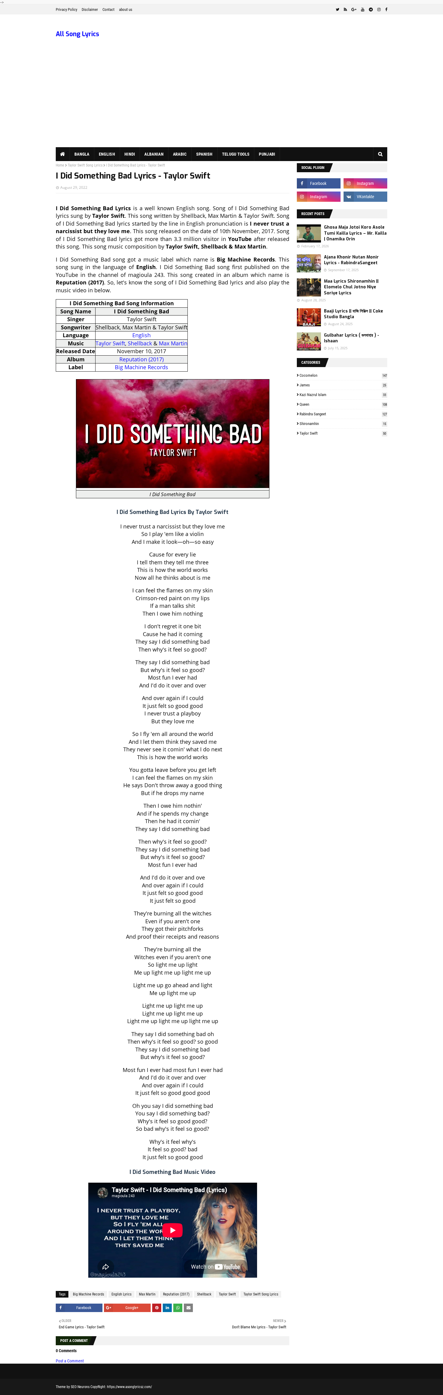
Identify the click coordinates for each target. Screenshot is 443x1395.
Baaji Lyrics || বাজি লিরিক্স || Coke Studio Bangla (353, 314)
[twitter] (337, 9)
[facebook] (385, 9)
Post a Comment (70, 1361)
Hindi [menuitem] (129, 154)
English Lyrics (121, 1294)
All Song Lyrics (77, 34)
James (343, 385)
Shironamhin (343, 423)
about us (125, 9)
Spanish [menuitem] (204, 154)
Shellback (140, 343)
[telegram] (370, 9)
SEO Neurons (80, 1387)
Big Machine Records (141, 367)
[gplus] (354, 9)
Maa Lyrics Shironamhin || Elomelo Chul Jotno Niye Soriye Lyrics (351, 287)
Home (60, 165)
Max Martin (173, 343)
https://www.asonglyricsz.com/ (129, 1387)
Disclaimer (90, 9)
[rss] (345, 9)
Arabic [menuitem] (180, 154)
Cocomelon (343, 375)
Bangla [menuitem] (82, 154)
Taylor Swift (110, 343)
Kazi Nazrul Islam (343, 394)
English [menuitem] (107, 154)
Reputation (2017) (141, 359)
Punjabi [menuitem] (267, 154)
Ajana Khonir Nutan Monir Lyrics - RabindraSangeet (351, 260)
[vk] (365, 197)
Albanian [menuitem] (153, 154)
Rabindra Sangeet (343, 414)
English (141, 335)
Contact (108, 9)
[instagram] (379, 9)
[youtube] (363, 9)
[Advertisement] (221, 102)
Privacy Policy (66, 9)
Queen (343, 404)
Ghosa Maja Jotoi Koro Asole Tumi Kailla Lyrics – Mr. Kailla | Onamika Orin (355, 233)
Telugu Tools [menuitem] (236, 154)
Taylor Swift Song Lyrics (85, 165)
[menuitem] (63, 154)
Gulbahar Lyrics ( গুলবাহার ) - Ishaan (351, 338)
